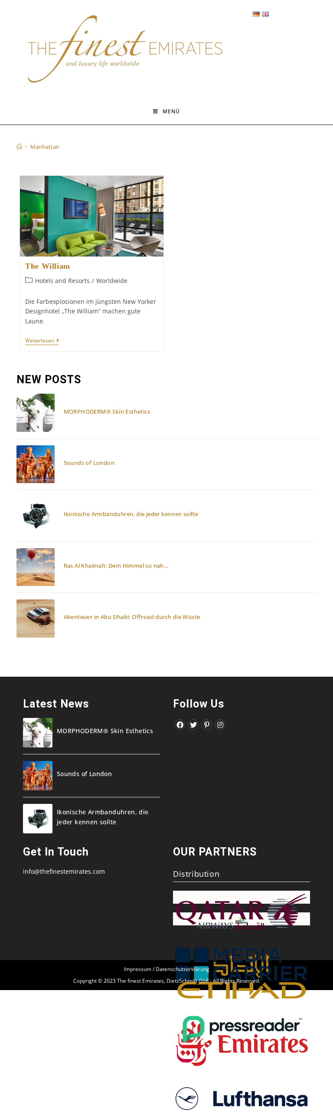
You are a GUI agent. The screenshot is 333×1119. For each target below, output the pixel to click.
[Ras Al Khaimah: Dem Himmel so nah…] (35, 567)
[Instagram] (220, 724)
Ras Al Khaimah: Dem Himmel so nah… (116, 565)
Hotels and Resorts (62, 280)
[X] (193, 724)
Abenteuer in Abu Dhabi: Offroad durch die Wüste (132, 617)
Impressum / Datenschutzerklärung (166, 969)
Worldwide (111, 280)
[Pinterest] (206, 724)
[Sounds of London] (35, 464)
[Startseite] (19, 147)
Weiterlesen (42, 341)
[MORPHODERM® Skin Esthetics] (35, 412)
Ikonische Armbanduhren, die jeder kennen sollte (131, 514)
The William (47, 266)
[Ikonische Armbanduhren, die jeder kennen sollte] (35, 515)
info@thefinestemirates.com (64, 871)
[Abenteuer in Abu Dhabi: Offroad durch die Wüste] (35, 618)
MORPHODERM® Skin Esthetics (107, 411)
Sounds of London (89, 463)
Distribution (196, 874)
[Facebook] (179, 724)
